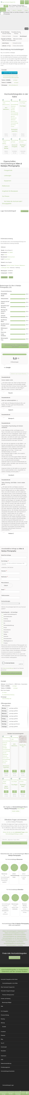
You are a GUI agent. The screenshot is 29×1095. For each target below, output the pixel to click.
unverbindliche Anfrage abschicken (11, 673)
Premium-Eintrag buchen (8, 994)
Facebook (3, 1031)
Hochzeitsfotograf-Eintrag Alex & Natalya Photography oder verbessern (6, 909)
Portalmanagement (5, 1067)
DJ (4, 623)
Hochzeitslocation (8, 616)
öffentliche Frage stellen (15, 843)
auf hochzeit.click (15, 957)
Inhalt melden (15, 811)
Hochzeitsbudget (5, 601)
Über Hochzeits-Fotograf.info (7, 987)
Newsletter (3, 1050)
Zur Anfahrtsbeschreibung (8, 694)
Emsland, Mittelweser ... (20, 265)
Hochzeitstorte (7, 629)
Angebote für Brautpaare (10, 191)
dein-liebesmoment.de (6, 109)
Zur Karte (4, 692)
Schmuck (6, 636)
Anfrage (26, 10)
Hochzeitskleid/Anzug (9, 625)
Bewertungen (20, 10)
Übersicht (3, 10)
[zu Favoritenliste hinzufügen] (2, 13)
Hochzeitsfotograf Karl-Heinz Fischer (14, 130)
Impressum (3, 1055)
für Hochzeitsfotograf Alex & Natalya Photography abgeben (5, 878)
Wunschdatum (5, 582)
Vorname (3, 570)
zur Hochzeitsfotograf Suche (1, 6)
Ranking (3, 1018)
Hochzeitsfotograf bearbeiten (7, 1071)
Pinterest (3, 1035)
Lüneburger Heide (5, 267)
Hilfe (2, 1006)
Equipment (7, 180)
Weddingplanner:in (8, 640)
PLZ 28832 (10, 252)
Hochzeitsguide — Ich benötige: (9, 612)
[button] (14, 21)
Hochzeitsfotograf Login (8, 1085)
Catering (6, 618)
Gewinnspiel (4, 1047)
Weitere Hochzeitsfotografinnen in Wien (14, 932)
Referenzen (6, 186)
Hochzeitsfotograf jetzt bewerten (15, 345)
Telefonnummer (5, 595)
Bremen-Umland (10, 265)
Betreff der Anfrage (6, 555)
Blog (2, 1039)
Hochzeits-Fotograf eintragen (8, 990)
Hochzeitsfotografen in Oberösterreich (12, 934)
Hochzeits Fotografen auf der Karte (9, 979)
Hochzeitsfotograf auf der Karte (10, 75)
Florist (5, 627)
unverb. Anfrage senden (10, 72)
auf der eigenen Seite (15, 906)
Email (2, 589)
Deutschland (7, 259)
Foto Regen (23, 106)
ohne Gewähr (21, 808)
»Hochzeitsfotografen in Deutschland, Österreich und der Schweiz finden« (14, 970)
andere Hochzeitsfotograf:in (10, 614)
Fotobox (6, 643)
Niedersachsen (11, 256)
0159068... (8, 80)
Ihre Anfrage (4, 561)
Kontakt (11, 277)
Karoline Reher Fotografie (23, 746)
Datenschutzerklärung (8, 668)
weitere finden (14, 875)
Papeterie (6, 632)
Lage (9, 10)
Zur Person (5, 196)
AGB (2, 1059)
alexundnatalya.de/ (13, 85)
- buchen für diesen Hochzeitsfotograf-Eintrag (25, 908)
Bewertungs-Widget (6, 1002)
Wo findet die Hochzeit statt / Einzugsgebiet (12, 202)
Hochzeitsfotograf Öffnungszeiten (11, 77)
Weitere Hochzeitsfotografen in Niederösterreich (14, 931)
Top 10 (2, 1043)
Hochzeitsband (7, 621)
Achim (5, 254)
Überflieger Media (23, 145)
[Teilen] (23, 1093)
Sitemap (3, 1022)
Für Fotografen (4, 1011)
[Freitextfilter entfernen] (22, 2)
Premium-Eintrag (5, 1015)
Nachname (4, 576)
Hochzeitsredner (8, 638)
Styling (5, 634)
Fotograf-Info (8, 170)
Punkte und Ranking (5, 998)
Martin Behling (6, 147)
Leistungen (7, 175)
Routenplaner (25, 211)
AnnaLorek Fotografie (14, 145)
